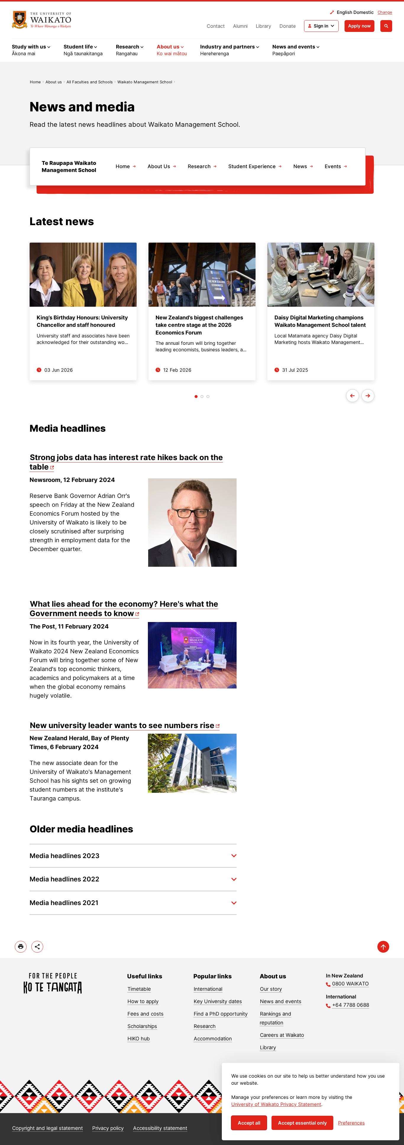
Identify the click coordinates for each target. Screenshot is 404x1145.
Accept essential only (302, 1123)
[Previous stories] (352, 395)
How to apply (143, 1001)
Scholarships (142, 1026)
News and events (280, 1001)
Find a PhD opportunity (221, 1014)
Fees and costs (145, 1014)
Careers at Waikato (282, 1035)
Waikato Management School (144, 82)
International (208, 989)
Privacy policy (108, 1128)
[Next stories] (367, 395)
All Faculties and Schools (90, 82)
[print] (21, 947)
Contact (216, 26)
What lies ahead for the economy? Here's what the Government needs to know (124, 608)
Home (35, 82)
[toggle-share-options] (37, 947)
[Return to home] (41, 20)
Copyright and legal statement (47, 1128)
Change (385, 12)
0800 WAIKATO (350, 984)
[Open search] (386, 26)
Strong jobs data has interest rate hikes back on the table (126, 462)
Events (333, 166)
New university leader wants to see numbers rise (122, 725)
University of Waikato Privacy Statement (276, 1104)
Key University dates (218, 1001)
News (300, 166)
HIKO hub (138, 1039)
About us (54, 82)
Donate (287, 26)
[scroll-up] (383, 947)
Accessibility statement (160, 1128)
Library (263, 26)
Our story (271, 989)
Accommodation (213, 1039)
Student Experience (252, 166)
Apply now (359, 26)
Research (199, 166)
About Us (159, 166)
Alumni (240, 26)
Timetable (139, 989)
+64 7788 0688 (350, 1005)
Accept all (249, 1123)
